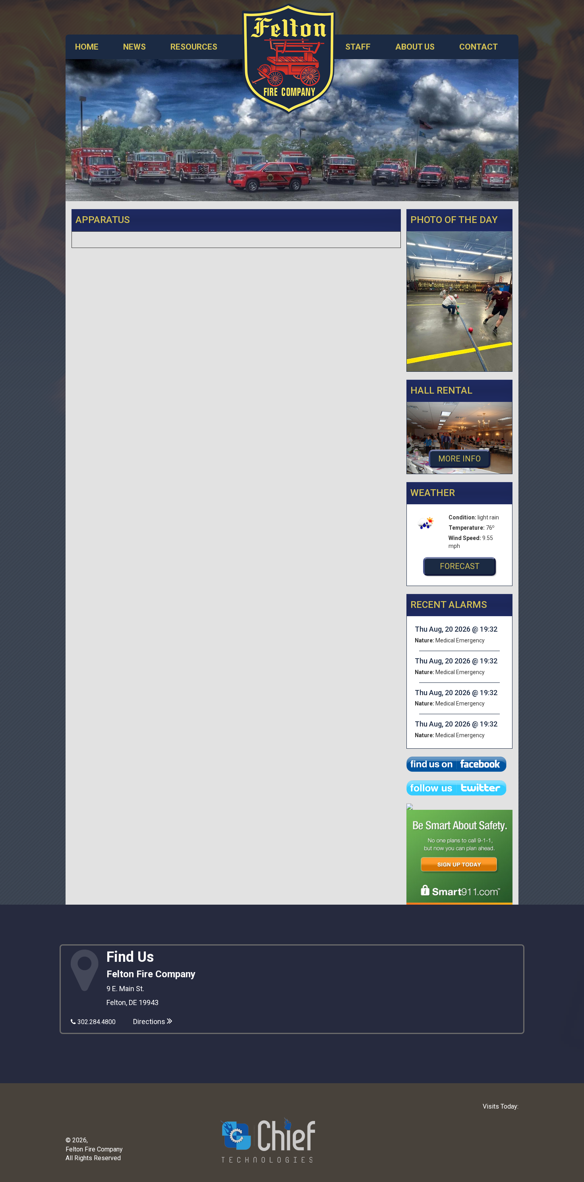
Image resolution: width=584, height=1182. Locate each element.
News (134, 47)
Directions (150, 1021)
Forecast (460, 566)
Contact (478, 47)
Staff (358, 47)
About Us (415, 47)
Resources (193, 47)
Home (87, 47)
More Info (459, 458)
